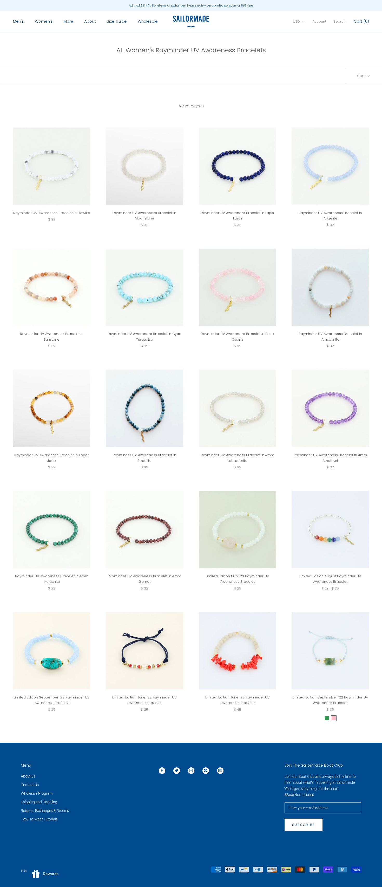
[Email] (220, 770)
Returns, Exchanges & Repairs (45, 810)
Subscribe (303, 825)
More (68, 21)
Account (319, 21)
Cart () (361, 21)
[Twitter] (176, 770)
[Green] (327, 718)
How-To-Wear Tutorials (39, 819)
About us (28, 776)
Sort (361, 76)
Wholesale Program (36, 793)
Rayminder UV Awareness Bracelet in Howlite (51, 212)
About (90, 21)
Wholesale (148, 21)
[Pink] (334, 718)
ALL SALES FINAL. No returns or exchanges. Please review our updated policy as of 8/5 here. (191, 5)
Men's (18, 21)
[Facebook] (162, 770)
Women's (44, 21)
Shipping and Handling (39, 802)
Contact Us (30, 785)
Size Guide (117, 21)
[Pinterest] (205, 770)
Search (339, 21)
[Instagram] (191, 770)
